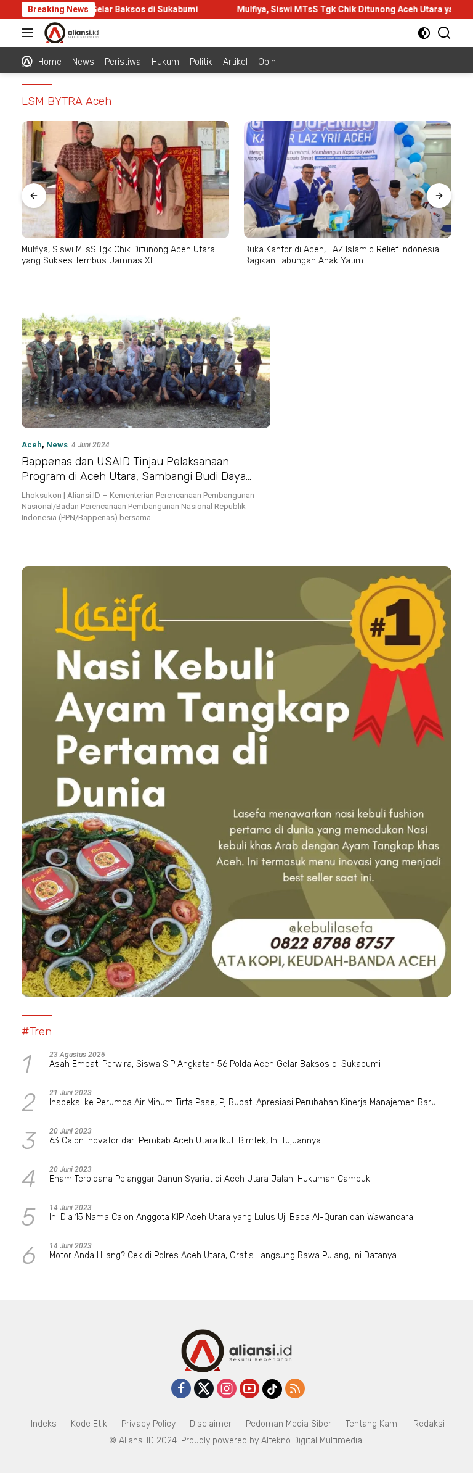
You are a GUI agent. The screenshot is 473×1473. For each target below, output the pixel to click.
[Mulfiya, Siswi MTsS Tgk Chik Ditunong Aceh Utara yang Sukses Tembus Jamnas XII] (125, 179)
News (57, 444)
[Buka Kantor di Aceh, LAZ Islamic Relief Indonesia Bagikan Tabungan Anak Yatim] (347, 179)
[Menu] (30, 32)
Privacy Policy (148, 1424)
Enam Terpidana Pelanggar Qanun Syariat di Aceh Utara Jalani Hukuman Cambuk (209, 1179)
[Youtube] (249, 1389)
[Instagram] (226, 1389)
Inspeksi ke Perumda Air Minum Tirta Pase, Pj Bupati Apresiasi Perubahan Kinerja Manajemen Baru (242, 1102)
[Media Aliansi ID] (70, 32)
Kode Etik (89, 1424)
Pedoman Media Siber (288, 1424)
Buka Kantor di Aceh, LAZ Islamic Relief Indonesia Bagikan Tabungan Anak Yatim (341, 255)
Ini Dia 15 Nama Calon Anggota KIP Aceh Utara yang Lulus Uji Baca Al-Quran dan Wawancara (231, 1217)
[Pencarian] (444, 33)
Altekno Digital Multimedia (311, 1440)
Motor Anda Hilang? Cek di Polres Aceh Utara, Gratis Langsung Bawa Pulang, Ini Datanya (223, 1255)
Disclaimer (211, 1424)
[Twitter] (204, 1389)
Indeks (44, 1424)
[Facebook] (181, 1389)
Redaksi (429, 1424)
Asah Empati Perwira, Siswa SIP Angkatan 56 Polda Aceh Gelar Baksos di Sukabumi (215, 1064)
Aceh (32, 444)
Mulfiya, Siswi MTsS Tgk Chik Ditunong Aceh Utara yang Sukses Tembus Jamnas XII (118, 255)
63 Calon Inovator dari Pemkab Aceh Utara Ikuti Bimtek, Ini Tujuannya (185, 1140)
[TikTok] (272, 1389)
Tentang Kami (372, 1424)
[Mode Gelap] (424, 33)
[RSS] (295, 1389)
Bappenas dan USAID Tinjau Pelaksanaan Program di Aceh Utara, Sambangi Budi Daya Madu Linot (134, 476)
